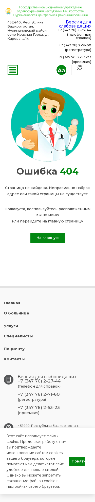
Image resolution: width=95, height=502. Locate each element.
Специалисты (18, 336)
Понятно (78, 461)
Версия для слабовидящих (75, 24)
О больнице (16, 313)
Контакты (14, 358)
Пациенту (14, 348)
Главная (12, 302)
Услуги (11, 325)
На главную (47, 237)
